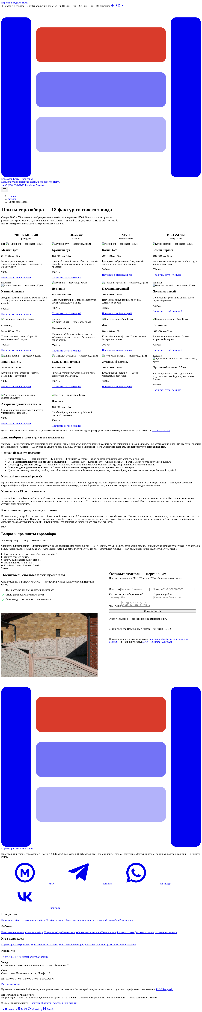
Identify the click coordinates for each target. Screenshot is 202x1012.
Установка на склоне (89, 932)
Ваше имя (114, 589)
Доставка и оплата (144, 932)
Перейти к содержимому (14, 2)
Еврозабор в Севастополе (44, 944)
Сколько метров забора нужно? (126, 594)
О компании (118, 944)
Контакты (55, 181)
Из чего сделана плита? (16, 557)
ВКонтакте (54, 908)
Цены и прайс (108, 932)
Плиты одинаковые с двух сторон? (22, 559)
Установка (15, 181)
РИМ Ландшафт (164, 989)
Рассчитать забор (10, 984)
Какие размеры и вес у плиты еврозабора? (26, 540)
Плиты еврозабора (11, 920)
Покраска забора (53, 932)
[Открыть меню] (4, 189)
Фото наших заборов (166, 932)
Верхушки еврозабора (33, 920)
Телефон (159, 589)
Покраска (26, 181)
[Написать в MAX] (112, 6)
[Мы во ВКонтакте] (122, 6)
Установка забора (34, 932)
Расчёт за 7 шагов (34, 185)
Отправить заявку (152, 611)
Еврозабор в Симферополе (15, 944)
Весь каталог (126, 920)
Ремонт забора (70, 932)
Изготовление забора (12, 932)
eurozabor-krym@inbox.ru (35, 956)
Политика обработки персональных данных (53, 1003)
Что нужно (115, 605)
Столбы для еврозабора (58, 920)
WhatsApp (167, 641)
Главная (12, 196)
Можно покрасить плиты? (18, 562)
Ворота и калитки (81, 920)
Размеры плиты (125, 932)
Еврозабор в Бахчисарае (98, 944)
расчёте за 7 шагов (161, 430)
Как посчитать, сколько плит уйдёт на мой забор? (30, 554)
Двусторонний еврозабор (105, 920)
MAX (145, 641)
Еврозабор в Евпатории (71, 944)
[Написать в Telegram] (116, 6)
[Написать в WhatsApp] (119, 6)
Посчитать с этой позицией (16, 277)
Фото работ (43, 181)
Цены (34, 181)
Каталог (5, 181)
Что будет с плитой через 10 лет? (21, 565)
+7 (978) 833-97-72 (23, 606)
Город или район (163, 594)
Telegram (155, 641)
